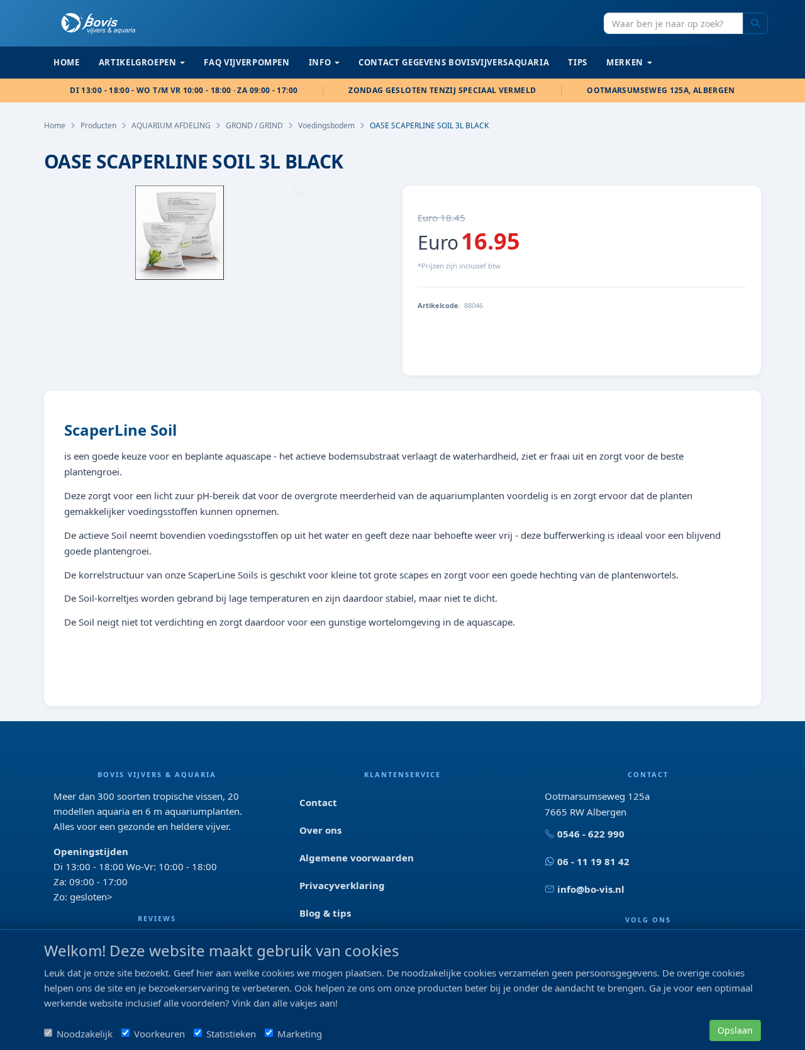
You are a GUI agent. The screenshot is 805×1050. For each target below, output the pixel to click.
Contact (318, 802)
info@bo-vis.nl (591, 889)
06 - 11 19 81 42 (593, 861)
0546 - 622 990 (591, 833)
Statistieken (231, 1033)
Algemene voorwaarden (356, 857)
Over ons (320, 830)
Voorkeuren (159, 1033)
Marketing (299, 1033)
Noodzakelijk (85, 1033)
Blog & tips (325, 913)
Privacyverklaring (342, 885)
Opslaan (735, 1030)
